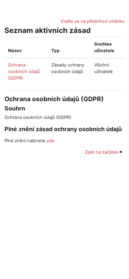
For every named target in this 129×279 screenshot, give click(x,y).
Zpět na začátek (102, 152)
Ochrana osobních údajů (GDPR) (24, 71)
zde (50, 140)
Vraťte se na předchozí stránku (92, 21)
